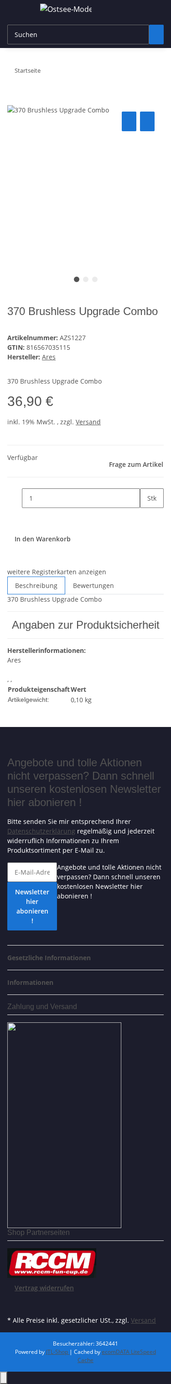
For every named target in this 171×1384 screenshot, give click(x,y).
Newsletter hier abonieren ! (32, 906)
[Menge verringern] (14, 498)
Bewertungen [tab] (93, 585)
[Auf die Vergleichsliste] (129, 121)
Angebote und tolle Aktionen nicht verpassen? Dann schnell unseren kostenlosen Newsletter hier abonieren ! (109, 881)
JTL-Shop (57, 1352)
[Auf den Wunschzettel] (147, 121)
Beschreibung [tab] (36, 585)
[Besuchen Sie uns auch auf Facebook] (14, 1303)
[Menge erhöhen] (147, 518)
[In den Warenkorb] (14, 99)
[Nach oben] (3, 1378)
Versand (88, 421)
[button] (51, 957)
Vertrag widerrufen (44, 1287)
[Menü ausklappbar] (18, 10)
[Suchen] (156, 34)
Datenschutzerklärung (41, 831)
